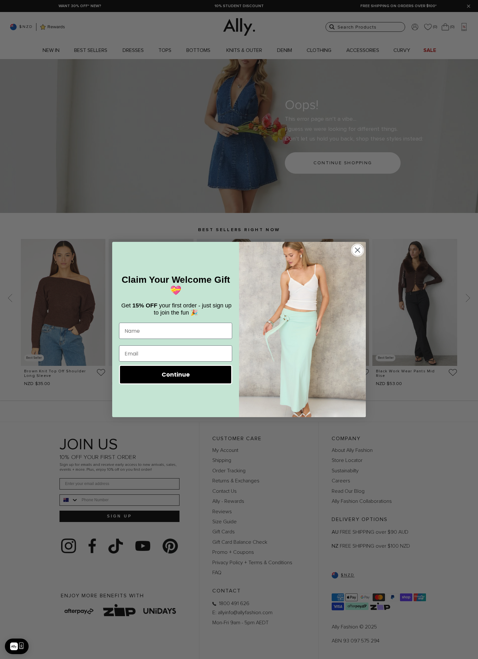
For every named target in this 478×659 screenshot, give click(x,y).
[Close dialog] (357, 250)
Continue (176, 374)
